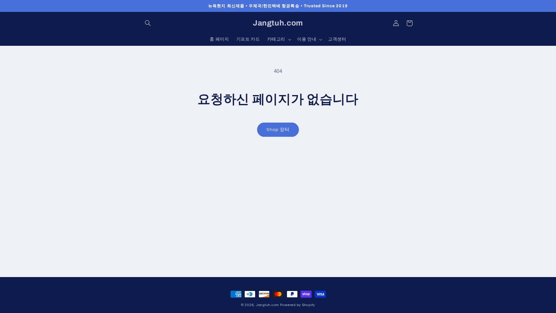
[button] (148, 23)
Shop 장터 (278, 129)
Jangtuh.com (267, 305)
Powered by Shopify (297, 305)
